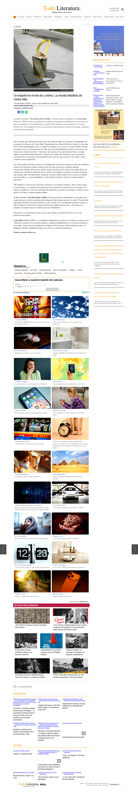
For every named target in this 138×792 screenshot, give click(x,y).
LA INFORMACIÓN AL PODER (113, 89)
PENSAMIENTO (58, 17)
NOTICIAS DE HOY (101, 59)
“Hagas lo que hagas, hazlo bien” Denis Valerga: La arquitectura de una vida (49, 707)
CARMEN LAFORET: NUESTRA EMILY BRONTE (108, 216)
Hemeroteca (105, 783)
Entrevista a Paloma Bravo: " (23, 731)
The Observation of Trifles (33, 273)
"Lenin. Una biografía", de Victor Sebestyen (73, 756)
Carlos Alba (18, 273)
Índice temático (89, 783)
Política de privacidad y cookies (94, 785)
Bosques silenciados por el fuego (114, 72)
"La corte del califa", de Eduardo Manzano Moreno (73, 778)
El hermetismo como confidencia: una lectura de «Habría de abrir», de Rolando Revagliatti (49, 766)
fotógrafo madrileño (21, 270)
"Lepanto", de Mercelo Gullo (22, 754)
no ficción (33, 270)
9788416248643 (50, 273)
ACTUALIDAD (20, 17)
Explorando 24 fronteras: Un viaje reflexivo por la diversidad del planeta (73, 705)
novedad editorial (45, 270)
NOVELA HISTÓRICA (76, 17)
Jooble (113, 147)
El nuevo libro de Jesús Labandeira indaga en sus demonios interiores (23, 652)
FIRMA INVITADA (97, 17)
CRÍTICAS (29, 17)
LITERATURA (87, 17)
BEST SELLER (120, 17)
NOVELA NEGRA (47, 17)
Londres (80, 270)
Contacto (82, 783)
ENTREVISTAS (37, 17)
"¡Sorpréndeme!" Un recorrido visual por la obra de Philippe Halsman (51, 652)
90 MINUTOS (98, 201)
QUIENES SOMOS (109, 17)
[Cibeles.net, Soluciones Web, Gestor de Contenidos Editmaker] (115, 784)
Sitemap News (97, 783)
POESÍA (66, 17)
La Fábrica (72, 270)
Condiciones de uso (28, 286)
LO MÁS (96, 154)
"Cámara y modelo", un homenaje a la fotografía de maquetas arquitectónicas (75, 652)
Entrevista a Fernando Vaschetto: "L (49, 735)
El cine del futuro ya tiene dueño (73, 737)
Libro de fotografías (60, 270)
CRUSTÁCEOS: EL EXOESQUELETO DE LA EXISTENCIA (114, 81)
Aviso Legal (105, 785)
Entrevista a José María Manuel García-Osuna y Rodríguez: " (24, 714)
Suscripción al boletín (114, 9)
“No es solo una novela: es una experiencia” (48, 778)
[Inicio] (14, 17)
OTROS (17, 27)
